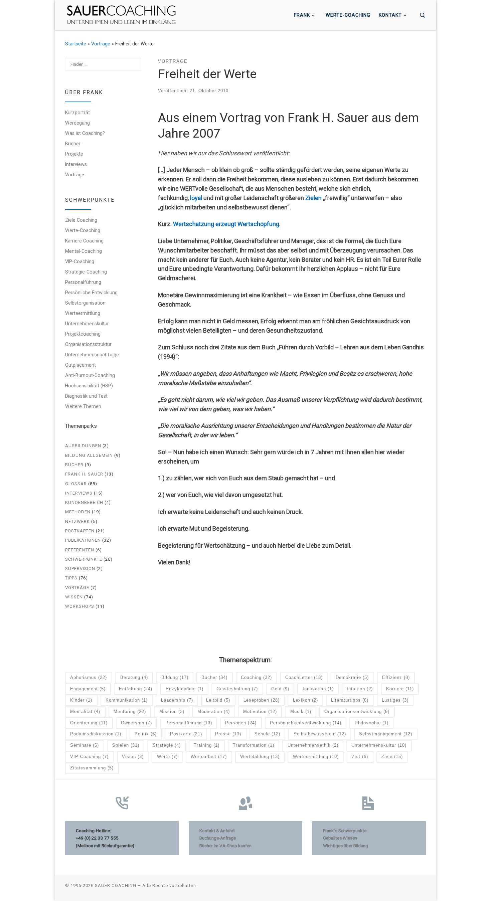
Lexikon (305, 700)
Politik (146, 733)
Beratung (134, 677)
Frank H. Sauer (84, 474)
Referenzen (79, 549)
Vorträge (100, 43)
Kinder (81, 700)
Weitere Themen (83, 406)
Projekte (74, 154)
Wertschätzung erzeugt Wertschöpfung (226, 223)
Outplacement (80, 365)
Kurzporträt (77, 112)
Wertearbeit (209, 756)
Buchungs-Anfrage (217, 838)
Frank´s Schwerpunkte (344, 830)
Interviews (76, 164)
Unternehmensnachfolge (92, 354)
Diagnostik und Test (86, 396)
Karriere (400, 688)
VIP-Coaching (79, 261)
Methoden (78, 511)
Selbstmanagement (385, 733)
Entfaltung (135, 688)
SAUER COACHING (115, 885)
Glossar (76, 483)
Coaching (256, 677)
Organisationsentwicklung (356, 711)
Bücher (72, 143)
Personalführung (83, 282)
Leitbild (218, 700)
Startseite (75, 43)
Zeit (360, 756)
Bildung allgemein (89, 455)
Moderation (213, 711)
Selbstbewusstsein (320, 733)
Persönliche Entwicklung (91, 292)
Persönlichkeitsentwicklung (305, 722)
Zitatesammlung (92, 767)
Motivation (260, 711)
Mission (171, 711)
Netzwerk (77, 521)
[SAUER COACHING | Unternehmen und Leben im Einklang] (121, 14)
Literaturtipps (349, 700)
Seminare (84, 745)
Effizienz (396, 677)
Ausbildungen (83, 445)
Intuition (360, 688)
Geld (280, 688)
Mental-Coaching (83, 251)
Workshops (79, 606)
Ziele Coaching (81, 220)
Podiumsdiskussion (95, 733)
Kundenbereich (84, 502)
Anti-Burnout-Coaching (90, 375)
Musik (300, 711)
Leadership (177, 700)
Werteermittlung (82, 313)
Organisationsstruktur (88, 344)
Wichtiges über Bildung (345, 845)
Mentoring (130, 711)
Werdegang (77, 123)
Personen (241, 722)
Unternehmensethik (313, 745)
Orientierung (89, 722)
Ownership (136, 722)
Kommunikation (127, 700)
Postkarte (186, 733)
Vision (133, 756)
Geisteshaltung (237, 688)
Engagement (88, 688)
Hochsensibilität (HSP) (89, 385)
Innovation (318, 688)
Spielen (125, 745)
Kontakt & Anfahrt (217, 830)
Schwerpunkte (83, 559)
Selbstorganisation (85, 303)
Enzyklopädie (184, 688)
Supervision (80, 568)
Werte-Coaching (82, 230)
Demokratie (352, 677)
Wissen (74, 596)
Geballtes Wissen (340, 838)
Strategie (167, 745)
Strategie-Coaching (86, 272)
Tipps (71, 577)
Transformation (253, 745)
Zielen (313, 197)
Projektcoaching (83, 334)
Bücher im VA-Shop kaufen (225, 845)
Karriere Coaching (84, 240)
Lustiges (395, 700)
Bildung (174, 677)
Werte (167, 756)
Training (206, 745)
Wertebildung (260, 756)
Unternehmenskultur (87, 323)
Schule (267, 733)
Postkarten (80, 530)
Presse (228, 733)
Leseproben (261, 700)
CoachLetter (304, 677)
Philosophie (371, 722)
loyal (196, 197)
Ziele (392, 756)
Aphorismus (88, 677)
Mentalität (85, 711)
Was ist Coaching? (85, 133)
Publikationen (83, 540)
